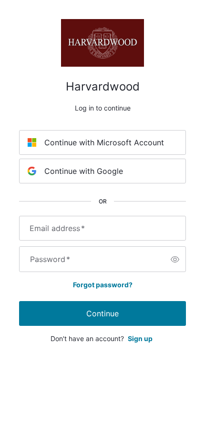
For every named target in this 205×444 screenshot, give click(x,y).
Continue (102, 313)
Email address (57, 228)
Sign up (140, 338)
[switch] (174, 259)
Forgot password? (103, 285)
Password (50, 259)
